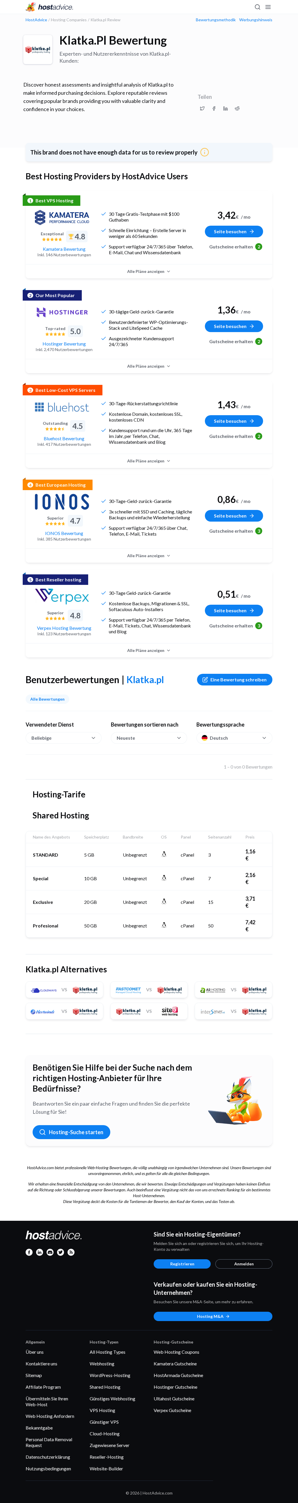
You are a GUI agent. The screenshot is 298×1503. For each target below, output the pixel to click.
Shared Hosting (105, 1387)
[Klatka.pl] (37, 49)
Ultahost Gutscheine (174, 1398)
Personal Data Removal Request (49, 1442)
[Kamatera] (62, 217)
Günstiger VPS (104, 1422)
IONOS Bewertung (64, 533)
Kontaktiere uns (41, 1363)
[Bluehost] (62, 407)
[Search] (257, 7)
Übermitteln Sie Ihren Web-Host (47, 1401)
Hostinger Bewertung (64, 343)
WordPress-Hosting (110, 1375)
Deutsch (219, 738)
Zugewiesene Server (110, 1445)
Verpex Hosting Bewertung (64, 628)
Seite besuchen (230, 231)
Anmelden (244, 1263)
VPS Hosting (102, 1410)
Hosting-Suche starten (76, 1132)
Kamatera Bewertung (64, 249)
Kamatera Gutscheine (175, 1363)
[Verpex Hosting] (62, 596)
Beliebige (41, 738)
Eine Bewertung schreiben (238, 679)
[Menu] (267, 7)
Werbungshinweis (255, 19)
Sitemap (34, 1375)
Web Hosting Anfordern (50, 1416)
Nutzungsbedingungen (48, 1468)
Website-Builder (106, 1468)
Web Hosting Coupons (176, 1352)
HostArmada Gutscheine (178, 1375)
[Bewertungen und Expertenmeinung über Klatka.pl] (202, 108)
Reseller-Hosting (107, 1457)
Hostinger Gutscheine (175, 1387)
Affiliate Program (43, 1387)
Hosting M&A (210, 1316)
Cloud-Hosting (105, 1433)
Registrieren (182, 1263)
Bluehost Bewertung (64, 438)
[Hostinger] (62, 312)
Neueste (126, 738)
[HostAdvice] (49, 7)
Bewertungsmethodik (216, 19)
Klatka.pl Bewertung (113, 40)
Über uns (35, 1352)
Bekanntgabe (39, 1427)
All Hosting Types (107, 1352)
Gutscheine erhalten (234, 246)
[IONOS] (62, 502)
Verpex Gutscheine (172, 1410)
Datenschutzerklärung (48, 1457)
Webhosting (102, 1363)
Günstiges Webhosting (112, 1398)
